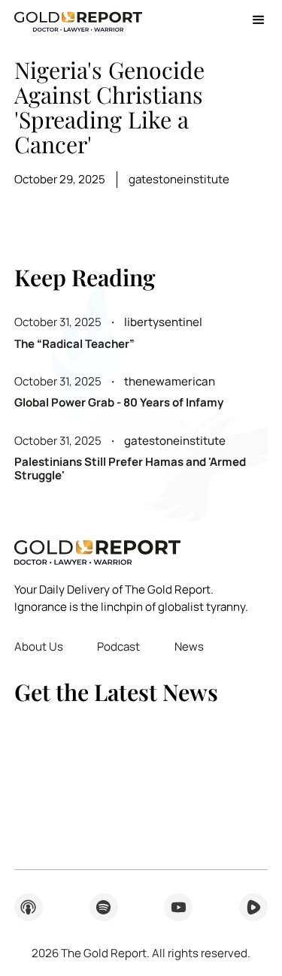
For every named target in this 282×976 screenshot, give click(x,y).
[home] (78, 20)
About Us (38, 646)
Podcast (118, 646)
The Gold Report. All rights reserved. (141, 953)
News (189, 646)
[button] (253, 20)
